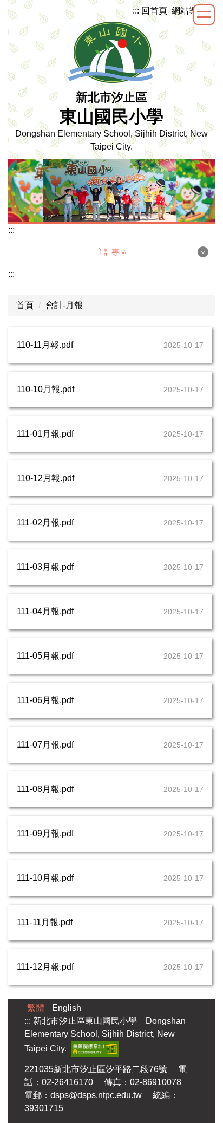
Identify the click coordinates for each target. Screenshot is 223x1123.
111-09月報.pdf (45, 833)
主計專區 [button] (111, 252)
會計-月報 (64, 305)
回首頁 (154, 10)
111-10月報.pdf (45, 877)
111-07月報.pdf (45, 744)
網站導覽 (189, 10)
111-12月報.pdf (45, 966)
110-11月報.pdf (45, 344)
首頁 (25, 305)
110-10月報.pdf (45, 389)
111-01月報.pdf (45, 433)
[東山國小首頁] (111, 51)
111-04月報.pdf (45, 611)
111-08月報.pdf (45, 789)
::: (136, 10)
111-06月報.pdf (45, 700)
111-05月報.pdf (45, 655)
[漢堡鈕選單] (204, 14)
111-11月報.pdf (45, 922)
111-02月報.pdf (45, 522)
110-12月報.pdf (45, 478)
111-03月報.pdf (45, 567)
